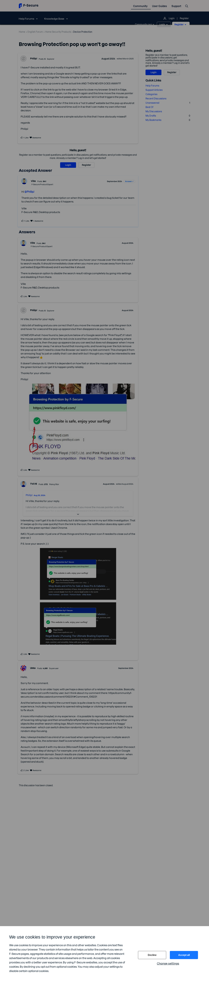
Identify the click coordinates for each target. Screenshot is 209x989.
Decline (152, 955)
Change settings (168, 963)
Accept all (184, 955)
